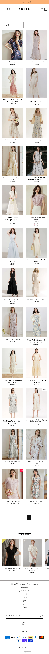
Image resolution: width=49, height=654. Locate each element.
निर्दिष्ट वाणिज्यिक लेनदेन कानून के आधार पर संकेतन (24, 584)
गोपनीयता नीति (24, 587)
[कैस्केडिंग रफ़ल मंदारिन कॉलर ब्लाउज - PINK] (35, 224)
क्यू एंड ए (24, 600)
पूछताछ (24, 604)
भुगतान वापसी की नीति (24, 590)
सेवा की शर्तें (24, 597)
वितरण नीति (24, 594)
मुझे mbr (24, 607)
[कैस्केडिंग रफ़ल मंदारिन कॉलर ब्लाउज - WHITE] (38, 224)
